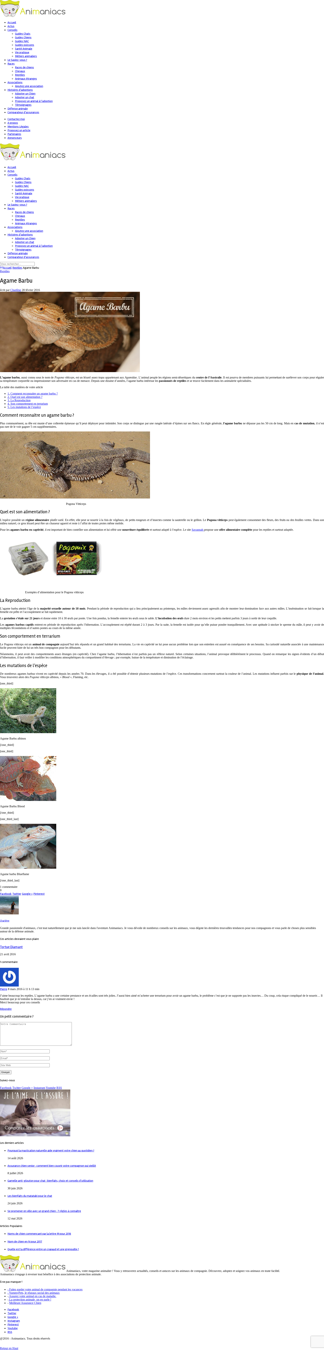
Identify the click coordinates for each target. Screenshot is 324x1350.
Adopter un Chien (25, 94)
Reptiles (20, 75)
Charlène (15, 290)
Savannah (198, 529)
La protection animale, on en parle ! (29, 1299)
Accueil (6, 268)
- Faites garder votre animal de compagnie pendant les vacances (45, 1289)
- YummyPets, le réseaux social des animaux (34, 1292)
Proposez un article (19, 130)
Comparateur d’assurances (23, 112)
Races (11, 64)
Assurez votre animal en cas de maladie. (32, 1296)
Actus (11, 26)
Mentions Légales (18, 126)
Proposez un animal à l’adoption (34, 101)
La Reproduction (19, 400)
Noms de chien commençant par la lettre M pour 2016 (39, 1234)
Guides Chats (22, 34)
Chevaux (20, 71)
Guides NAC (22, 41)
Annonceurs (15, 138)
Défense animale (18, 108)
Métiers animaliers (26, 56)
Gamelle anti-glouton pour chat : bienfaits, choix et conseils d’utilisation (50, 1181)
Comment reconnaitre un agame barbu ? (33, 393)
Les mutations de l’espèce (24, 407)
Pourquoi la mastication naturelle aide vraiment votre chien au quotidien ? (51, 1150)
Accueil (12, 22)
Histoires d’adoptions (20, 90)
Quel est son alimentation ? (25, 397)
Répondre (6, 1009)
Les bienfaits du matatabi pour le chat (30, 1196)
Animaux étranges (26, 79)
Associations (15, 82)
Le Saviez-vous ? (17, 60)
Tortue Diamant (11, 947)
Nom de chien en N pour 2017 (25, 1241)
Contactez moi (16, 119)
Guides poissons (24, 45)
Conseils (12, 30)
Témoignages (23, 105)
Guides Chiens (23, 37)
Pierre (3, 989)
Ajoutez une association (29, 86)
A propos (13, 123)
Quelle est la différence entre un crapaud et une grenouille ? (43, 1249)
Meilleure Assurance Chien (25, 1302)
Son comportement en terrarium (28, 403)
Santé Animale (23, 49)
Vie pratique (22, 52)
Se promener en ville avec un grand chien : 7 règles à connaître (44, 1211)
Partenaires (14, 134)
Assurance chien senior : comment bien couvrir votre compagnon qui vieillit (52, 1166)
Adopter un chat (24, 97)
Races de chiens (24, 67)
